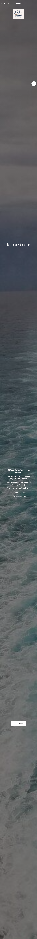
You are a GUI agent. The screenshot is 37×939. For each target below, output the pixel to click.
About (10, 3)
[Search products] (34, 84)
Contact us (20, 3)
